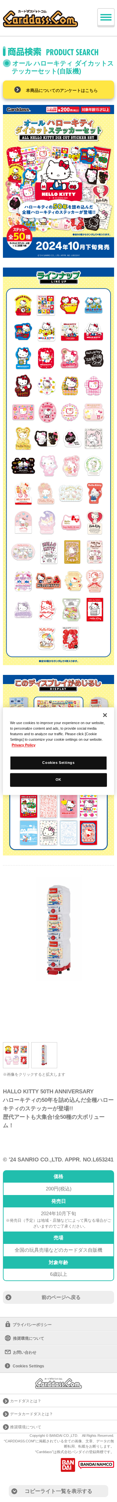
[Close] (105, 715)
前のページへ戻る (61, 1297)
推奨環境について (28, 1338)
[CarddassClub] (40, 13)
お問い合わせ (24, 1352)
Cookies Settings (58, 763)
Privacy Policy (23, 745)
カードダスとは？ (25, 1401)
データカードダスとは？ (31, 1414)
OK (58, 779)
